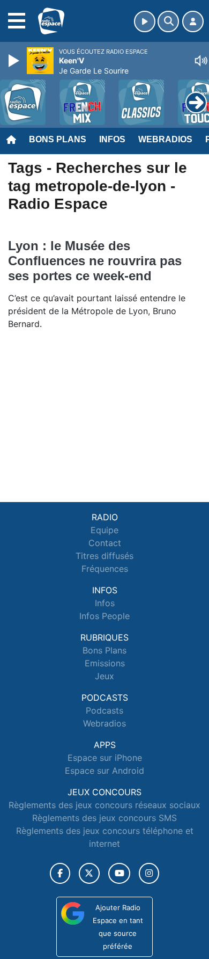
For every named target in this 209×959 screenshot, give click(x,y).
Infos (112, 139)
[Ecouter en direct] (144, 21)
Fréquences (104, 568)
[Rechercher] (168, 21)
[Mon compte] (193, 21)
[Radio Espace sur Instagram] (149, 873)
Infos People (104, 616)
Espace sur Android (104, 770)
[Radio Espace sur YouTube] (119, 873)
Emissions (105, 663)
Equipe (104, 530)
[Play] (15, 60)
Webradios (165, 139)
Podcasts (104, 710)
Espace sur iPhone (105, 757)
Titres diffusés (104, 555)
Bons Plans (57, 139)
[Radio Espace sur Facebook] (60, 873)
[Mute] (201, 61)
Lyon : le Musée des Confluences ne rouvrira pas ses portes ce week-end (95, 260)
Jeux (104, 676)
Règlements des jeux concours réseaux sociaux (104, 805)
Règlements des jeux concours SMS (104, 817)
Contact (104, 542)
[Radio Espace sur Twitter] (89, 873)
